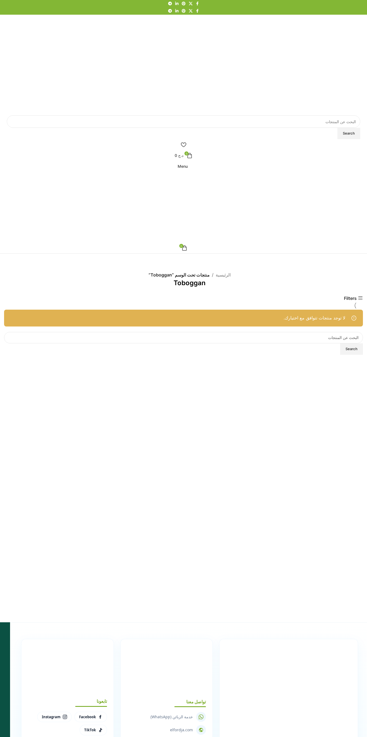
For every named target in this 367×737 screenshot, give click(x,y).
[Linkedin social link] (177, 3)
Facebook (87, 716)
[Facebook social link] (197, 3)
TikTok (90, 729)
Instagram (51, 716)
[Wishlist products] (183, 144)
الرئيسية (223, 275)
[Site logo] (312, 64)
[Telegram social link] (170, 3)
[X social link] (190, 3)
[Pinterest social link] (183, 3)
